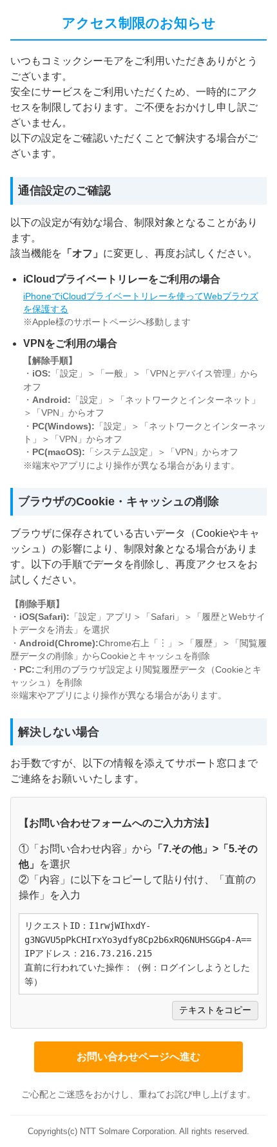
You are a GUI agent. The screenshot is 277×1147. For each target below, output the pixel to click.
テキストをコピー (215, 1010)
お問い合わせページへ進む (138, 1056)
